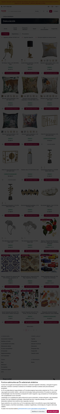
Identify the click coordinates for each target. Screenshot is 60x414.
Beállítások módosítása (38, 411)
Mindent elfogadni (53, 411)
